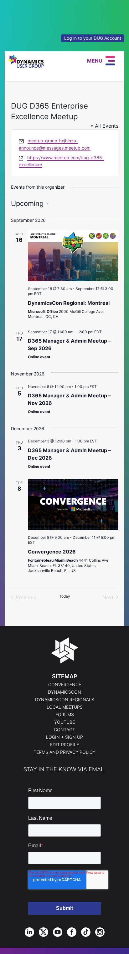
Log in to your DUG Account (92, 38)
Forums (64, 714)
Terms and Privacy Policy (64, 752)
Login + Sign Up (64, 737)
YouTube (64, 722)
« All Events (104, 126)
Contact (64, 729)
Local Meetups (65, 707)
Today (64, 596)
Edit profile (64, 744)
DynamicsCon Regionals (64, 699)
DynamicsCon (64, 692)
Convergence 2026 (52, 551)
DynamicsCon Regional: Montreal (69, 303)
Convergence (64, 684)
